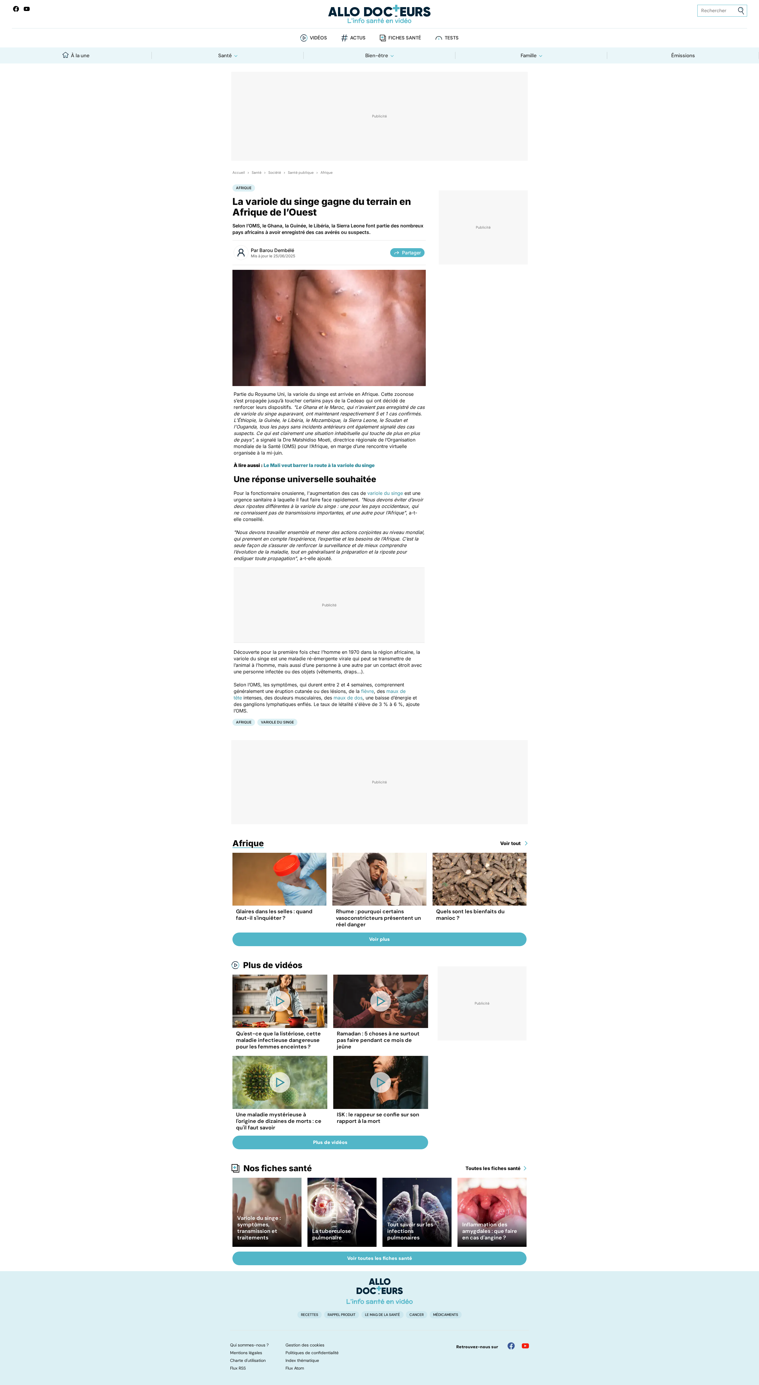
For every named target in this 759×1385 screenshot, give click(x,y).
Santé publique (301, 172)
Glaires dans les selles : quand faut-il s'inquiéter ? (274, 915)
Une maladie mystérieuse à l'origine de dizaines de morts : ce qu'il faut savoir (278, 1121)
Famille (529, 55)
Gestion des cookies (305, 1345)
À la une (80, 55)
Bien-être (376, 55)
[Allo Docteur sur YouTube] (525, 1346)
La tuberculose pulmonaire (331, 1234)
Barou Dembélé (276, 250)
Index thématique (302, 1360)
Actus (358, 38)
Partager (411, 253)
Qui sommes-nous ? (249, 1345)
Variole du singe (277, 722)
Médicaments (445, 1314)
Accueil (238, 172)
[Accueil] (380, 1291)
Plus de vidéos (272, 965)
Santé (225, 55)
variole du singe (385, 493)
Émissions (683, 55)
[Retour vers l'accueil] (379, 14)
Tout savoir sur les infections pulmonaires (410, 1231)
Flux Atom (295, 1368)
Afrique (326, 172)
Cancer (416, 1314)
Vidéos (318, 38)
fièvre (367, 691)
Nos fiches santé (277, 1168)
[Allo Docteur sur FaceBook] (16, 9)
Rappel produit (341, 1314)
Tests (452, 38)
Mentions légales (246, 1352)
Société (274, 172)
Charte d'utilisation (248, 1360)
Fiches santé (404, 38)
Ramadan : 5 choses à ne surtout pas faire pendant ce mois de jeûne (378, 1040)
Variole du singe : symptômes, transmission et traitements (259, 1228)
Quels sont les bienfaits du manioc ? (470, 915)
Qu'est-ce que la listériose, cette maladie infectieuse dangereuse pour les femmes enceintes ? (278, 1040)
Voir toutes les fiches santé (379, 1258)
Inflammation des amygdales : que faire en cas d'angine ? (489, 1231)
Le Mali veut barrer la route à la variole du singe (319, 465)
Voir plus (379, 939)
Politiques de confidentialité (312, 1352)
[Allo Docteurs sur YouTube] (27, 9)
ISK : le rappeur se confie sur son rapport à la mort (378, 1118)
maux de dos (348, 698)
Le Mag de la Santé (382, 1314)
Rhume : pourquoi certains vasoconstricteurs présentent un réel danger (378, 918)
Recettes (309, 1314)
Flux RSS (238, 1368)
